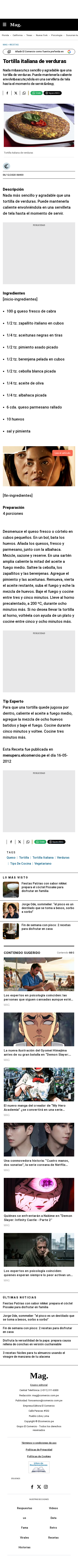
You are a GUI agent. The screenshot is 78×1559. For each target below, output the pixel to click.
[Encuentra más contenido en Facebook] (7, 93)
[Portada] (39, 1382)
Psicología (56, 35)
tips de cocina (20, 863)
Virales (24, 1537)
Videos (53, 1508)
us (24, 1518)
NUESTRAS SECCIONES (39, 1499)
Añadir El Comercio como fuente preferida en (39, 51)
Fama (24, 1527)
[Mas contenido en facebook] (32, 1486)
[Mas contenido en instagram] (45, 1486)
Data (53, 1518)
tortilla (24, 857)
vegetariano (42, 863)
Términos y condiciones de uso (38, 1442)
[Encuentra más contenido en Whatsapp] (24, 93)
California (18, 35)
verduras (63, 857)
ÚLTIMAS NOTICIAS (20, 1297)
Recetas (53, 1537)
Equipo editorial (39, 1385)
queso (11, 857)
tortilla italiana (43, 857)
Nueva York (42, 35)
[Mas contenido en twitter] (39, 1486)
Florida (5, 35)
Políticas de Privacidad (39, 1449)
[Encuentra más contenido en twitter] (15, 93)
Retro (53, 1527)
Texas (29, 35)
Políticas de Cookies (39, 1456)
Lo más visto (15, 877)
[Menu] (6, 25)
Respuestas (24, 1508)
